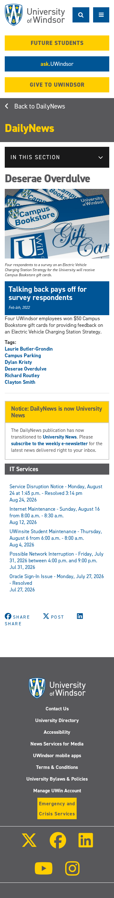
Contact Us (57, 708)
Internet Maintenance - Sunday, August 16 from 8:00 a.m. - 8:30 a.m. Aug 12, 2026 (55, 516)
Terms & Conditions (57, 767)
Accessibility (57, 732)
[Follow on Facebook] (58, 844)
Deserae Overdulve (26, 368)
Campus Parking (23, 355)
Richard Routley (22, 375)
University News (60, 436)
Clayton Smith (20, 382)
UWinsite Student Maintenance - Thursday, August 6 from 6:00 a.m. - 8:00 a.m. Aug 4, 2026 (56, 538)
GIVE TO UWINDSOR (57, 85)
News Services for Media (57, 743)
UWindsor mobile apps (57, 755)
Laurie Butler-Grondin (29, 349)
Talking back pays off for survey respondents (48, 293)
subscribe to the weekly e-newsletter (49, 443)
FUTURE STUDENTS (57, 43)
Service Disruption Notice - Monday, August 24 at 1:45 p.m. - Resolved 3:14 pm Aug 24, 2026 (56, 493)
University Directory (57, 720)
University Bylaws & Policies (57, 779)
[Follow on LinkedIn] (86, 844)
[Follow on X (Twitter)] (29, 844)
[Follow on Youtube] (43, 873)
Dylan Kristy (18, 362)
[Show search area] (81, 14)
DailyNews (50, 106)
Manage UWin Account (57, 790)
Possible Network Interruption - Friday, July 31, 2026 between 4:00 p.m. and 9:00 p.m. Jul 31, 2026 (57, 561)
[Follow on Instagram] (73, 873)
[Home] (35, 15)
